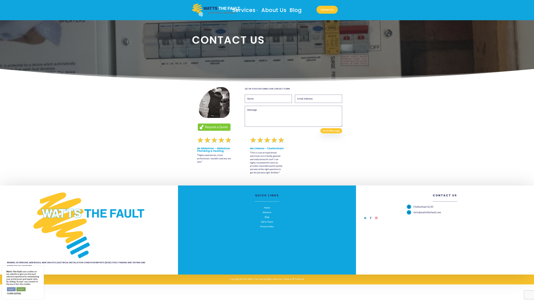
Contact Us (327, 9)
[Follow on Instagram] (376, 218)
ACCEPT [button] (21, 289)
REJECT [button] (11, 289)
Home (267, 207)
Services (243, 10)
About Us (273, 10)
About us (267, 212)
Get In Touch (267, 221)
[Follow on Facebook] (371, 218)
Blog (296, 10)
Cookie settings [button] (14, 293)
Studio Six (299, 279)
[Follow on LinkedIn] (365, 218)
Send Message (331, 130)
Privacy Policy (267, 226)
